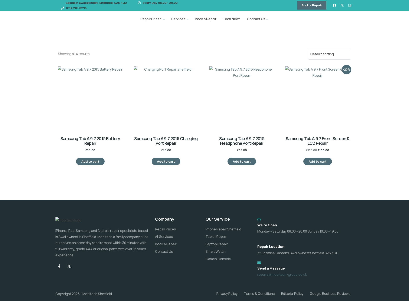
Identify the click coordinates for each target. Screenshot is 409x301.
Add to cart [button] (90, 161)
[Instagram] (350, 5)
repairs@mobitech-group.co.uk (282, 274)
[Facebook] (334, 5)
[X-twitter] (342, 5)
